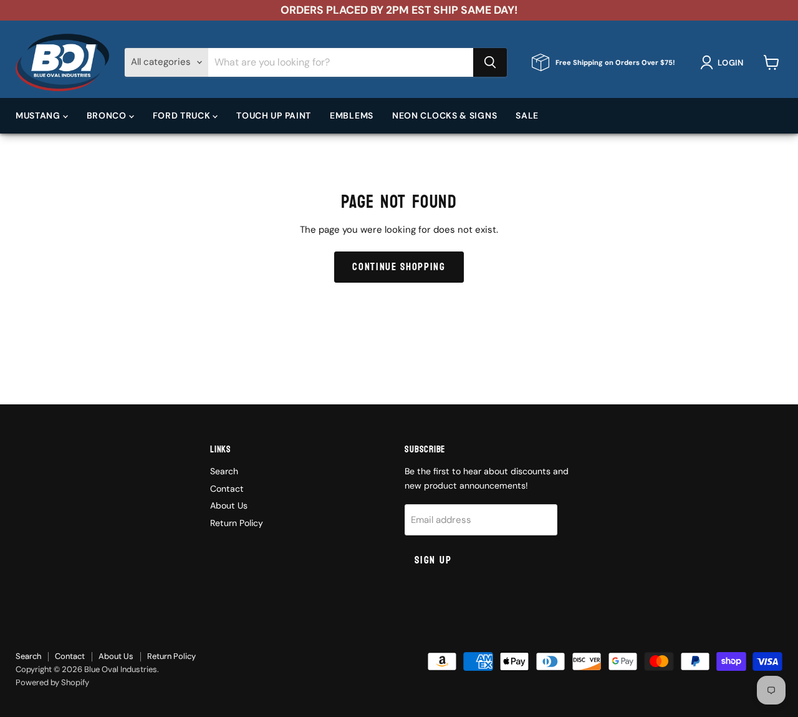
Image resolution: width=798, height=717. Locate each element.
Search (224, 471)
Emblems (351, 115)
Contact (227, 488)
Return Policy (236, 523)
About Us (229, 505)
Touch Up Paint (273, 115)
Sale (527, 115)
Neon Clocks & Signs (444, 115)
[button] (724, 62)
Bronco (108, 115)
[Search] (490, 62)
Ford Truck (183, 115)
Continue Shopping (399, 266)
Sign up (433, 560)
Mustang (39, 115)
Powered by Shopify (52, 682)
